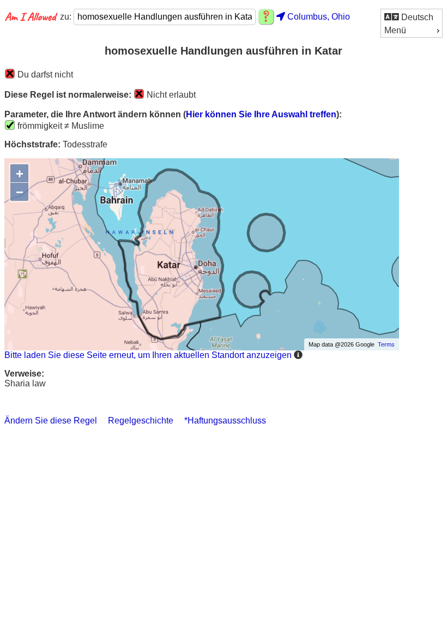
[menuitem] (411, 16)
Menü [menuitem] (395, 30)
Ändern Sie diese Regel (50, 420)
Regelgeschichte (140, 420)
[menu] (411, 23)
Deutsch (416, 17)
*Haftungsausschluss (225, 420)
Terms (386, 344)
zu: (67, 16)
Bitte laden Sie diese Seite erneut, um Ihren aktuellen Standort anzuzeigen (148, 355)
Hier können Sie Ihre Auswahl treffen (261, 114)
